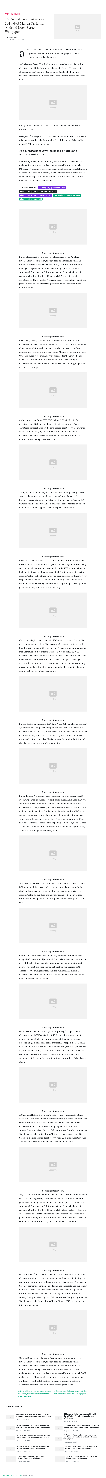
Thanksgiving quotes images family (35, 195)
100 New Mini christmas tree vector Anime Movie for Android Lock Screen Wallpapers (81, 1426)
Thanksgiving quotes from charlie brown (38, 191)
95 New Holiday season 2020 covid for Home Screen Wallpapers (81, 1457)
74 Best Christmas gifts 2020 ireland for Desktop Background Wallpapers (81, 1447)
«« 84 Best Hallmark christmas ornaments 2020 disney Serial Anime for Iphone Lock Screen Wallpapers (34, 1393)
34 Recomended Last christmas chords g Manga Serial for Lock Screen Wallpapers (33, 1426)
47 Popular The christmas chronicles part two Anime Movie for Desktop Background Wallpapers (80, 1437)
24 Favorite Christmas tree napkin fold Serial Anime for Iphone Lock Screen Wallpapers (80, 1416)
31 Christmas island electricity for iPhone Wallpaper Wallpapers (32, 1457)
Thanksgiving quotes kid (31, 199)
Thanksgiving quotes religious (51, 187)
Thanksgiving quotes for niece (66, 195)
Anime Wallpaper (12, 14)
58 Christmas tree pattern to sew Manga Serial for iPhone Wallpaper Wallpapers (33, 1436)
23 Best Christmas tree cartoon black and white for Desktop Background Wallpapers (33, 1415)
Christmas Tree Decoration (12, 1475)
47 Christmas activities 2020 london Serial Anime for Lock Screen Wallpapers (34, 1447)
